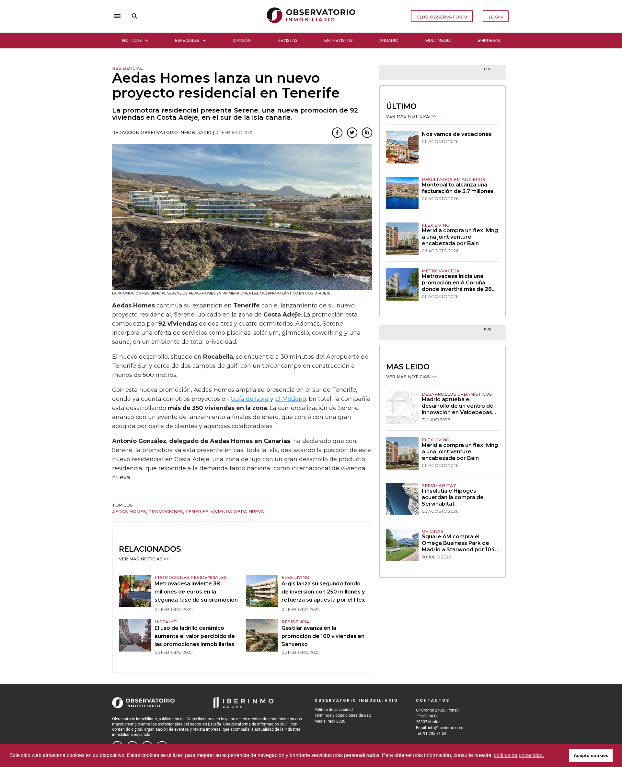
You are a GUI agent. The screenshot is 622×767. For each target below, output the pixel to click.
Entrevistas (338, 40)
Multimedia (438, 40)
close (203, 16)
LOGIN (496, 16)
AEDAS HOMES (129, 511)
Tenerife (196, 511)
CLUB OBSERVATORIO (442, 16)
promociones (165, 511)
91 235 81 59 (434, 733)
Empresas (489, 40)
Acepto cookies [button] (591, 755)
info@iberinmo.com (445, 727)
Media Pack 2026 (330, 721)
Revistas (287, 40)
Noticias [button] (132, 40)
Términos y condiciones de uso (343, 715)
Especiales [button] (187, 40)
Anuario (388, 40)
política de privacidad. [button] (519, 755)
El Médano (290, 398)
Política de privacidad (334, 709)
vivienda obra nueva (237, 511)
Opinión (242, 40)
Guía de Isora (250, 398)
